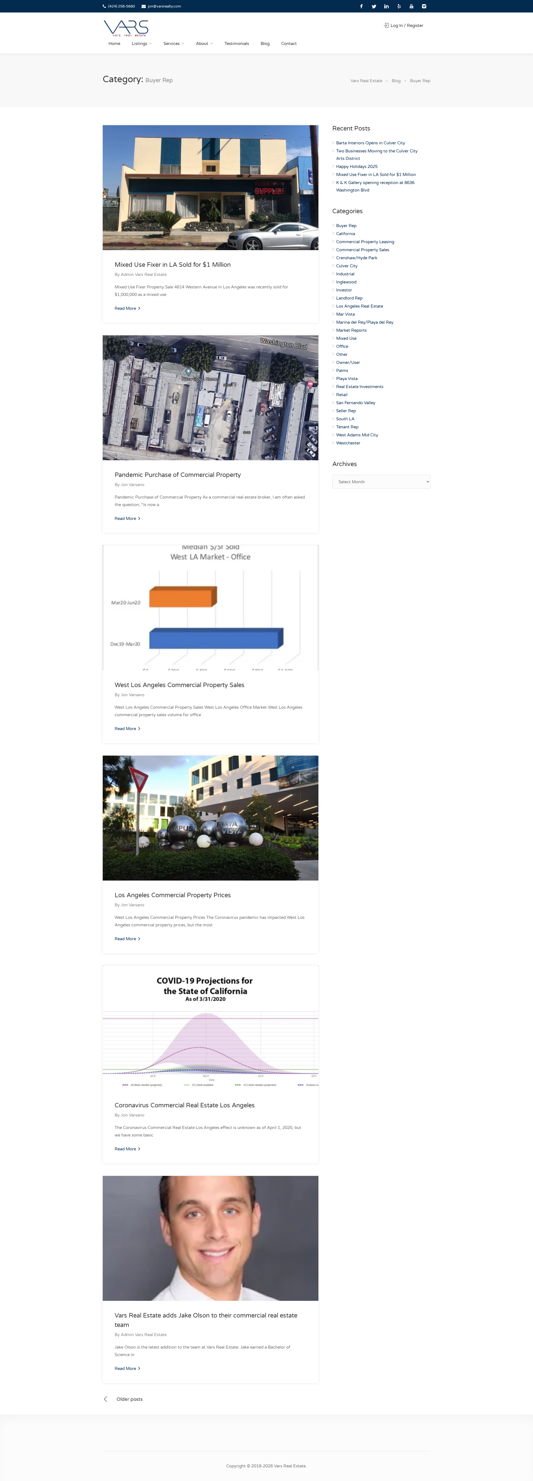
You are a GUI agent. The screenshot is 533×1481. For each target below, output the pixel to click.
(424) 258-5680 (121, 6)
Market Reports (351, 330)
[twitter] (374, 6)
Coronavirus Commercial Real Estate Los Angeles (185, 1105)
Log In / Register (406, 25)
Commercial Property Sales (362, 249)
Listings (139, 43)
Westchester (348, 443)
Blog (265, 43)
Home (114, 43)
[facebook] (361, 6)
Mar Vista (345, 314)
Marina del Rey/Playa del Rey (364, 322)
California (345, 233)
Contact (289, 43)
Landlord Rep (349, 298)
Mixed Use (346, 338)
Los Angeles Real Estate (359, 306)
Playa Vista (347, 378)
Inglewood (346, 282)
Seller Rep (346, 410)
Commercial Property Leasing (365, 241)
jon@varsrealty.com (164, 6)
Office (342, 346)
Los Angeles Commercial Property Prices (173, 895)
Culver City (347, 265)
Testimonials (237, 43)
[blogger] (399, 6)
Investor (344, 290)
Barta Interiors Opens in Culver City (370, 142)
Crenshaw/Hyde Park (356, 257)
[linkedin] (386, 6)
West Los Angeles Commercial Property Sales (180, 685)
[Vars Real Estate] (126, 28)
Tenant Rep (347, 426)
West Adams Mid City (357, 435)
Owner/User (348, 362)
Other (342, 354)
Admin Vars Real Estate (144, 274)
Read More (126, 308)
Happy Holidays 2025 (357, 166)
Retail (342, 394)
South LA (345, 418)
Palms (342, 370)
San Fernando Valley (355, 402)
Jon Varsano (132, 484)
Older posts (130, 1399)
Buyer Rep (346, 225)
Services (172, 43)
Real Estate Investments (359, 386)
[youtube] (411, 6)
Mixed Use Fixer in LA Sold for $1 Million (173, 264)
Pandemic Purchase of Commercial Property (178, 475)
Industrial (345, 273)
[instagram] (424, 6)
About (202, 43)
